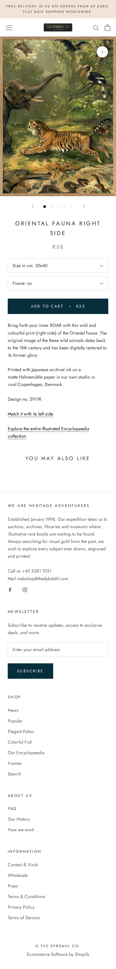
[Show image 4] (64, 206)
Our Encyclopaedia (26, 752)
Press (13, 886)
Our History (19, 819)
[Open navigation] (9, 27)
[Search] (96, 27)
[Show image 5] (71, 206)
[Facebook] (10, 589)
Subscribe (30, 671)
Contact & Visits (23, 864)
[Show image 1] (44, 206)
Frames (15, 763)
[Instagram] (25, 589)
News (13, 710)
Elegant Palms (21, 731)
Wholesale (18, 875)
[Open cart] (107, 27)
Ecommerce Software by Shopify (58, 954)
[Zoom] (102, 51)
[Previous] (33, 206)
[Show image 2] (51, 206)
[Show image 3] (58, 206)
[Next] (84, 206)
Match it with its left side (30, 414)
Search (14, 774)
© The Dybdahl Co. (58, 945)
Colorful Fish (20, 742)
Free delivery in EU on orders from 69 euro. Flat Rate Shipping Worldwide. (58, 9)
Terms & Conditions (26, 896)
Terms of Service (24, 917)
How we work (21, 829)
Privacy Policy (21, 907)
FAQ (12, 808)
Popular (15, 721)
